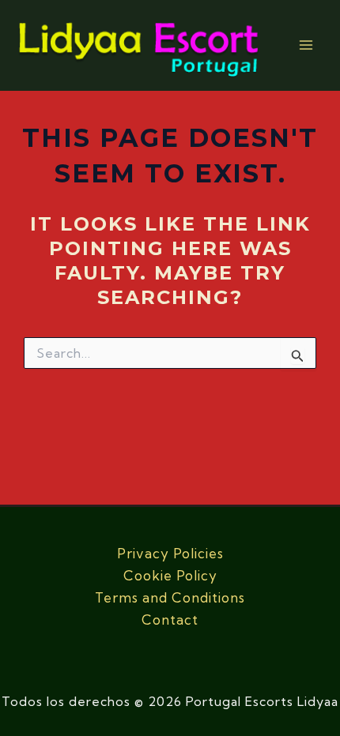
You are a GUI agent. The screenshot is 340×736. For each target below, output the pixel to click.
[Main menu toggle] (307, 46)
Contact (170, 619)
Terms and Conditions (170, 597)
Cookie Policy (170, 575)
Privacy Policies (170, 553)
